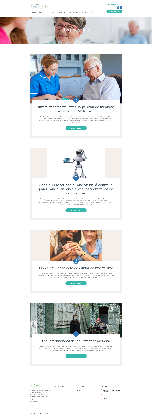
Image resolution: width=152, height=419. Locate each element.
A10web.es (32, 413)
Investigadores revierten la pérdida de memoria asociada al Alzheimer (76, 109)
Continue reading (76, 128)
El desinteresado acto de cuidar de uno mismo (76, 268)
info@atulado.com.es (109, 395)
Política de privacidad (60, 392)
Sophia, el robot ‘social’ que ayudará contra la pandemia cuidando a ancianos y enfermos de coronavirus (76, 189)
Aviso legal (57, 390)
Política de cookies (59, 394)
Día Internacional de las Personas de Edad (76, 341)
